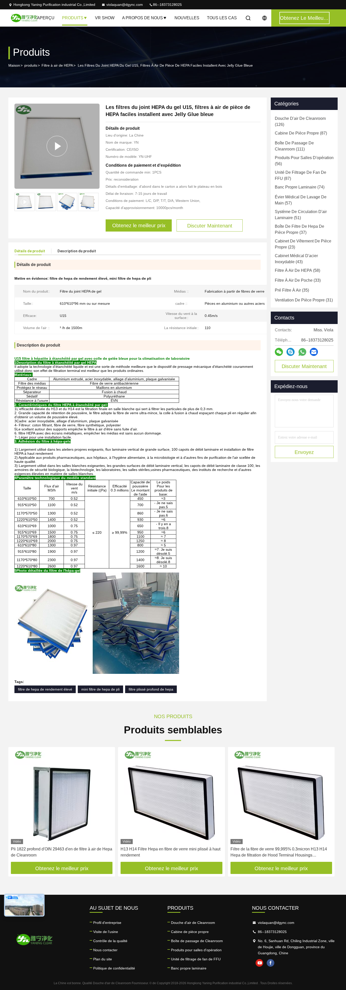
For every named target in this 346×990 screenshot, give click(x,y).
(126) (300, 121)
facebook (270, 963)
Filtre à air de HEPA (57, 65)
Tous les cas (222, 18)
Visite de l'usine (105, 932)
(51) (301, 215)
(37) (299, 229)
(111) (294, 146)
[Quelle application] (302, 352)
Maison (14, 65)
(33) (298, 280)
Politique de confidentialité (114, 968)
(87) (301, 133)
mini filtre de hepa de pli (100, 689)
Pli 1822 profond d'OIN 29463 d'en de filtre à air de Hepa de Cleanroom (61, 852)
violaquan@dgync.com (124, 5)
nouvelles (187, 18)
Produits (72, 18)
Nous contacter (105, 950)
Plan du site (102, 959)
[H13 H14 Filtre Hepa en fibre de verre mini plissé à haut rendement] (171, 797)
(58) (297, 270)
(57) (300, 200)
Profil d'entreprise (107, 923)
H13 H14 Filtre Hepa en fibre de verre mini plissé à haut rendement (170, 852)
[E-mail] (314, 352)
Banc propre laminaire (188, 968)
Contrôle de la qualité (110, 941)
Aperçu (45, 18)
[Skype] (290, 352)
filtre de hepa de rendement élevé (45, 689)
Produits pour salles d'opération (196, 950)
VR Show (104, 18)
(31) (304, 300)
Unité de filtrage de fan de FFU (196, 959)
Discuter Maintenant (304, 366)
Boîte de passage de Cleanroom (197, 941)
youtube (259, 963)
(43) (296, 259)
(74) (299, 187)
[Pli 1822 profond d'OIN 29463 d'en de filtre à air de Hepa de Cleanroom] (61, 797)
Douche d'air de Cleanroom (193, 923)
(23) (303, 244)
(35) (292, 290)
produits (30, 65)
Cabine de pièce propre (190, 932)
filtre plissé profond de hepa (151, 689)
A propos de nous (142, 18)
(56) (304, 161)
